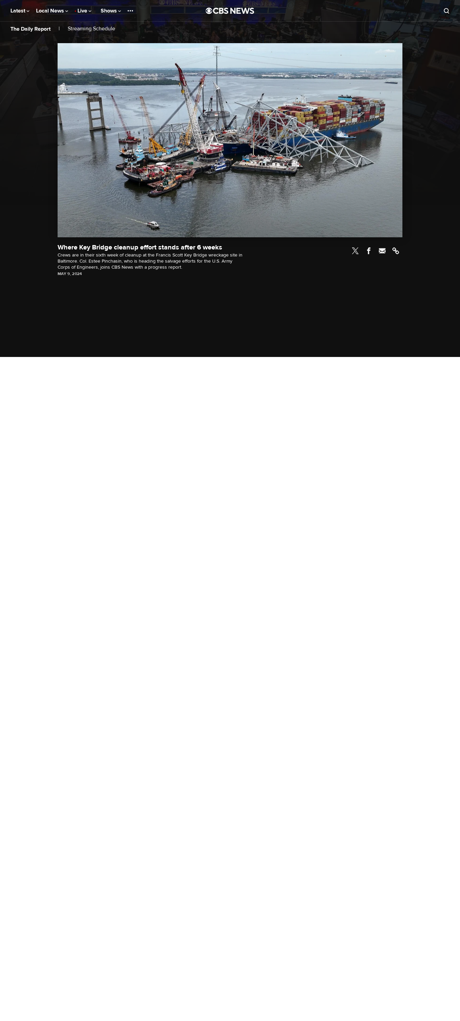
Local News (50, 10)
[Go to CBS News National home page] (230, 10)
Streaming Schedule (91, 29)
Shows (109, 10)
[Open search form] (446, 11)
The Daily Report (30, 29)
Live (83, 10)
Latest (18, 10)
